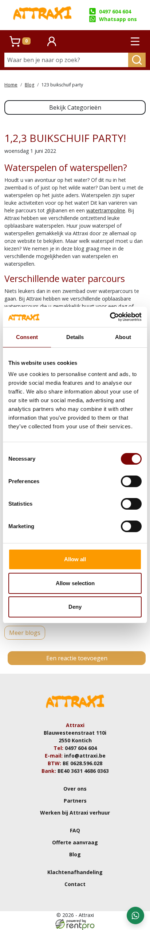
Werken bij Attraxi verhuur (75, 812)
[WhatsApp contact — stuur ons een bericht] (135, 915)
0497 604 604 (115, 11)
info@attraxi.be (85, 755)
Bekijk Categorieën (75, 107)
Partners (75, 800)
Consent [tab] (27, 337)
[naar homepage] (42, 15)
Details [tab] (75, 337)
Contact (75, 884)
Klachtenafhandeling (75, 872)
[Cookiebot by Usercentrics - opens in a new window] (110, 317)
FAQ (75, 830)
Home (10, 85)
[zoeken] (137, 60)
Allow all (75, 559)
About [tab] (123, 337)
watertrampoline (105, 210)
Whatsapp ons (118, 19)
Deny (75, 607)
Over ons (75, 788)
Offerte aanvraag (75, 842)
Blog (29, 85)
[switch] (131, 481)
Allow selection (75, 583)
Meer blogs (24, 633)
